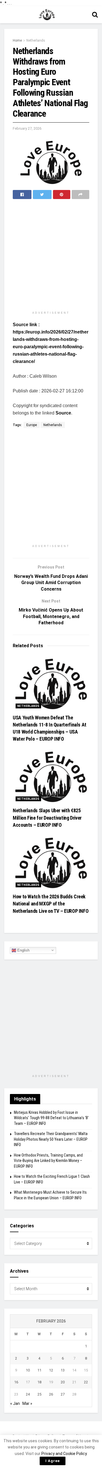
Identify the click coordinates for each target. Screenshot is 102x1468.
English (22, 950)
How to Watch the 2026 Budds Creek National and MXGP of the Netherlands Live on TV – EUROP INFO (50, 904)
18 (39, 1382)
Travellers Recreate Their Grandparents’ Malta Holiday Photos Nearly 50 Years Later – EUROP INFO (51, 1139)
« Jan (15, 1403)
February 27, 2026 (27, 128)
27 (63, 1394)
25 (39, 1394)
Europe (31, 425)
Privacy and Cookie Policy (64, 1453)
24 (28, 1394)
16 (16, 1382)
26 (51, 1394)
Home (17, 40)
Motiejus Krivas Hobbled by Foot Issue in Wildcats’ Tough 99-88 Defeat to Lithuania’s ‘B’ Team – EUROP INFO (51, 1118)
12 (51, 1370)
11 (39, 1370)
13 (63, 1370)
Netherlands (35, 40)
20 (63, 1382)
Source (63, 413)
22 (86, 1382)
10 (28, 1370)
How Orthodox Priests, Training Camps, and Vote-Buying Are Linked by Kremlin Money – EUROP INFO (48, 1160)
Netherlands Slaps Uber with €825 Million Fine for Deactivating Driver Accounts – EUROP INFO (47, 817)
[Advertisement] (51, 256)
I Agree (52, 1461)
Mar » (27, 1403)
